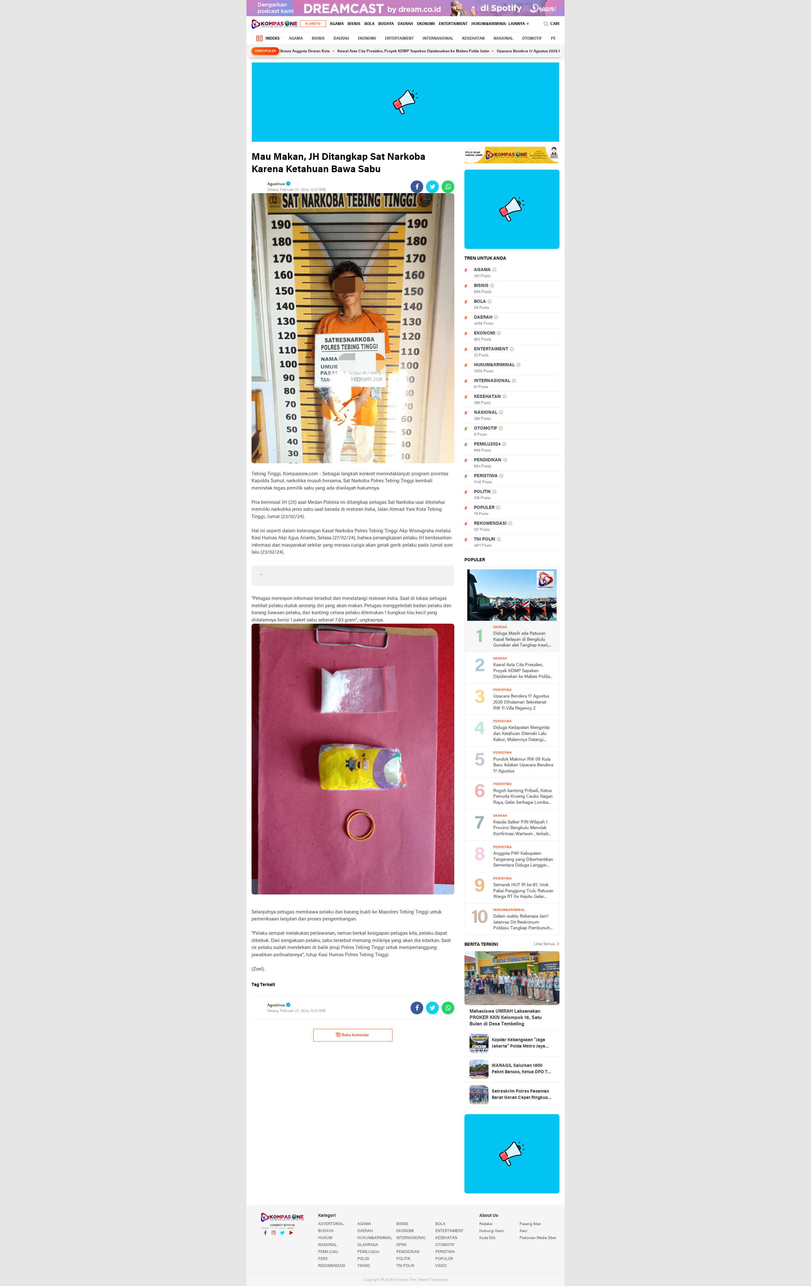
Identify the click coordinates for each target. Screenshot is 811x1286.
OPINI (401, 1245)
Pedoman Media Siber (538, 1238)
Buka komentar (355, 1035)
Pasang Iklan (530, 1224)
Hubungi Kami (491, 1231)
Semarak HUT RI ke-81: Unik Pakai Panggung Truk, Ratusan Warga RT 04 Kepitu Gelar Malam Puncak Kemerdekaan (523, 891)
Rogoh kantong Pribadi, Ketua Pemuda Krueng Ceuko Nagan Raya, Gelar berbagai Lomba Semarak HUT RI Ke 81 (523, 797)
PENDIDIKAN (487, 460)
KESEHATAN (473, 39)
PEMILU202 (328, 1252)
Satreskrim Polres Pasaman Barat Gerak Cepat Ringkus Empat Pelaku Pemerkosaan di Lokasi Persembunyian (523, 1095)
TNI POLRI (484, 539)
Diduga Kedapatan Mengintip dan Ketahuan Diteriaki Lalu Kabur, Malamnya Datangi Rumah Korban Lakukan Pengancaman (521, 734)
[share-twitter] (432, 186)
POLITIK (482, 492)
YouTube (291, 1241)
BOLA (369, 24)
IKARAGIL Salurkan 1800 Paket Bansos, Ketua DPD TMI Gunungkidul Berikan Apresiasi (522, 1069)
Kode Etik (487, 1238)
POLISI (363, 1259)
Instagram (274, 1241)
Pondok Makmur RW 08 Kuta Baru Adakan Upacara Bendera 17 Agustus (523, 765)
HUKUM (325, 1238)
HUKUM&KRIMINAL (489, 24)
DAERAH (405, 24)
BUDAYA (386, 24)
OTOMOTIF (532, 39)
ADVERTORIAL (331, 1224)
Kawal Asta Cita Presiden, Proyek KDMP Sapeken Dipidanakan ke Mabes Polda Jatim (367, 51)
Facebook (265, 1241)
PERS (323, 1259)
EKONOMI (426, 24)
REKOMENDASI (490, 523)
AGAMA (337, 24)
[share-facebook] (417, 186)
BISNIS (354, 24)
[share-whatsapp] (448, 186)
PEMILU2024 (487, 444)
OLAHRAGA (367, 1245)
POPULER (484, 507)
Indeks (272, 39)
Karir (523, 1231)
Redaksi (486, 1224)
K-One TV (313, 24)
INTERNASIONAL (438, 39)
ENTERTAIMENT (453, 24)
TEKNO (363, 1266)
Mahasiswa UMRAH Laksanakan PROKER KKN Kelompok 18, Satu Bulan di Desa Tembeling (505, 1018)
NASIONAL (503, 39)
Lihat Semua (544, 944)
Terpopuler (265, 51)
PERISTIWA (486, 476)
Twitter (282, 1241)
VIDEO (441, 1266)
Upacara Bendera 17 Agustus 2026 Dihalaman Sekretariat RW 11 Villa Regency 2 (520, 51)
